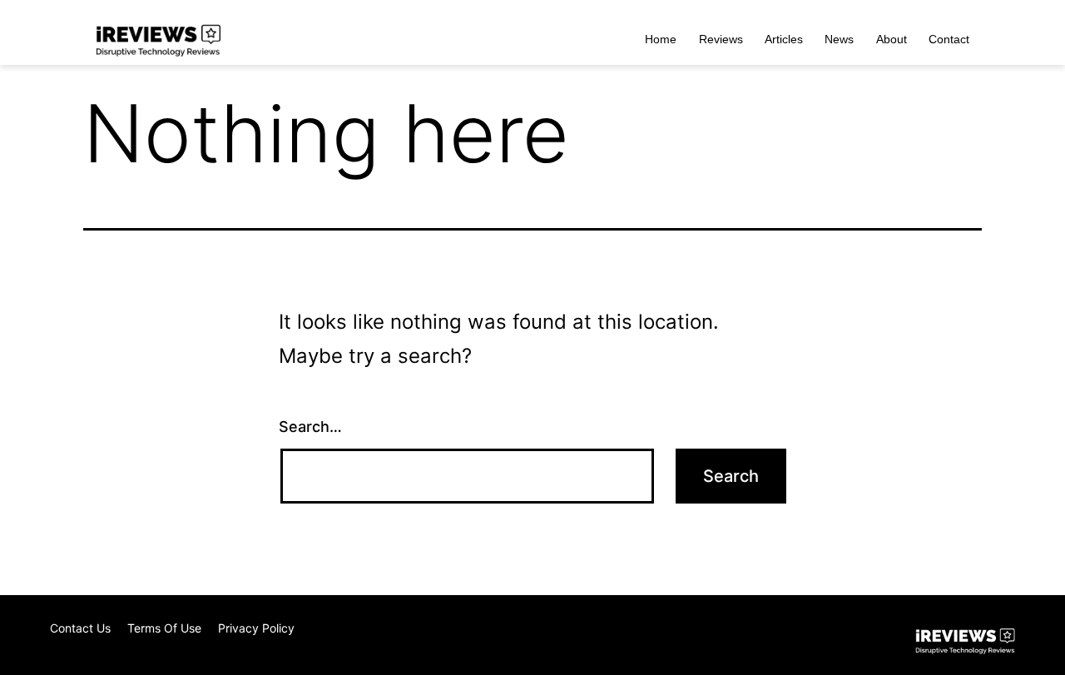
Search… (310, 426)
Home (660, 39)
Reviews (721, 39)
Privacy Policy (256, 628)
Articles (784, 39)
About (891, 39)
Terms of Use (164, 628)
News (839, 39)
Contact (949, 39)
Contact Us (80, 628)
